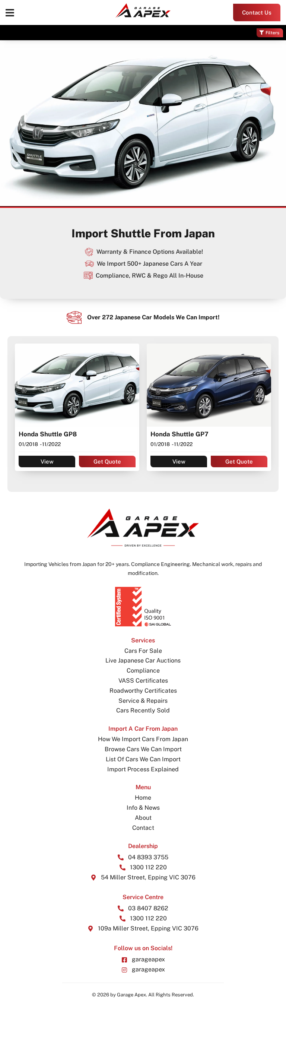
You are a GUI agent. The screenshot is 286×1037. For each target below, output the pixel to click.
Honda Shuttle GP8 (48, 434)
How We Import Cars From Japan (143, 739)
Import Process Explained (143, 769)
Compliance (143, 670)
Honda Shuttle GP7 (179, 434)
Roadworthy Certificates (143, 690)
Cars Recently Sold (143, 710)
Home (143, 797)
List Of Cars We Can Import (143, 759)
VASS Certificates (143, 680)
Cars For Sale (143, 650)
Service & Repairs (143, 700)
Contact (143, 827)
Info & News (143, 807)
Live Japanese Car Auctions (143, 660)
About (143, 817)
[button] (10, 12)
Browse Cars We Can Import (143, 749)
